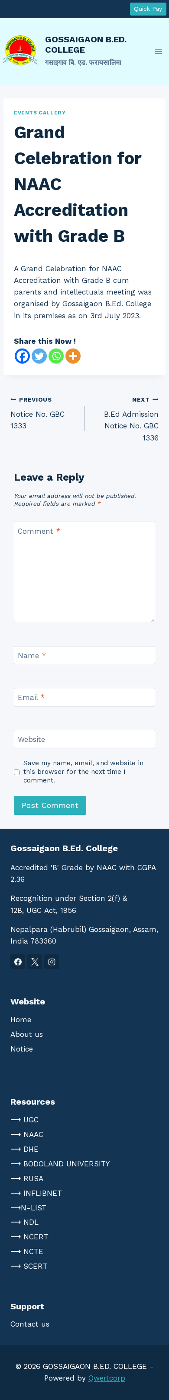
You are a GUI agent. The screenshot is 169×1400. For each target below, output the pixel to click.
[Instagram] (51, 961)
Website (31, 739)
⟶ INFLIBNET (36, 1193)
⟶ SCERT (29, 1266)
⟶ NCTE (26, 1251)
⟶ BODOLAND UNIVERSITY (60, 1163)
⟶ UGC (24, 1119)
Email (31, 697)
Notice (21, 1049)
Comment (39, 531)
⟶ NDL (24, 1222)
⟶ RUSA (26, 1178)
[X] (34, 961)
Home (20, 1019)
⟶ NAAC (26, 1134)
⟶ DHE (24, 1149)
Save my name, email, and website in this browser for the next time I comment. (83, 771)
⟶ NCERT (29, 1236)
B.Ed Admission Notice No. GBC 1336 (131, 419)
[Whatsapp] (56, 356)
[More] (73, 356)
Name (32, 655)
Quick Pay (148, 8)
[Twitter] (39, 356)
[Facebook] (22, 356)
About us (26, 1034)
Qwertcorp (106, 1378)
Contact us (29, 1324)
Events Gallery (39, 113)
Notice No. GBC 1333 (37, 413)
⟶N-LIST (28, 1208)
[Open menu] (158, 51)
